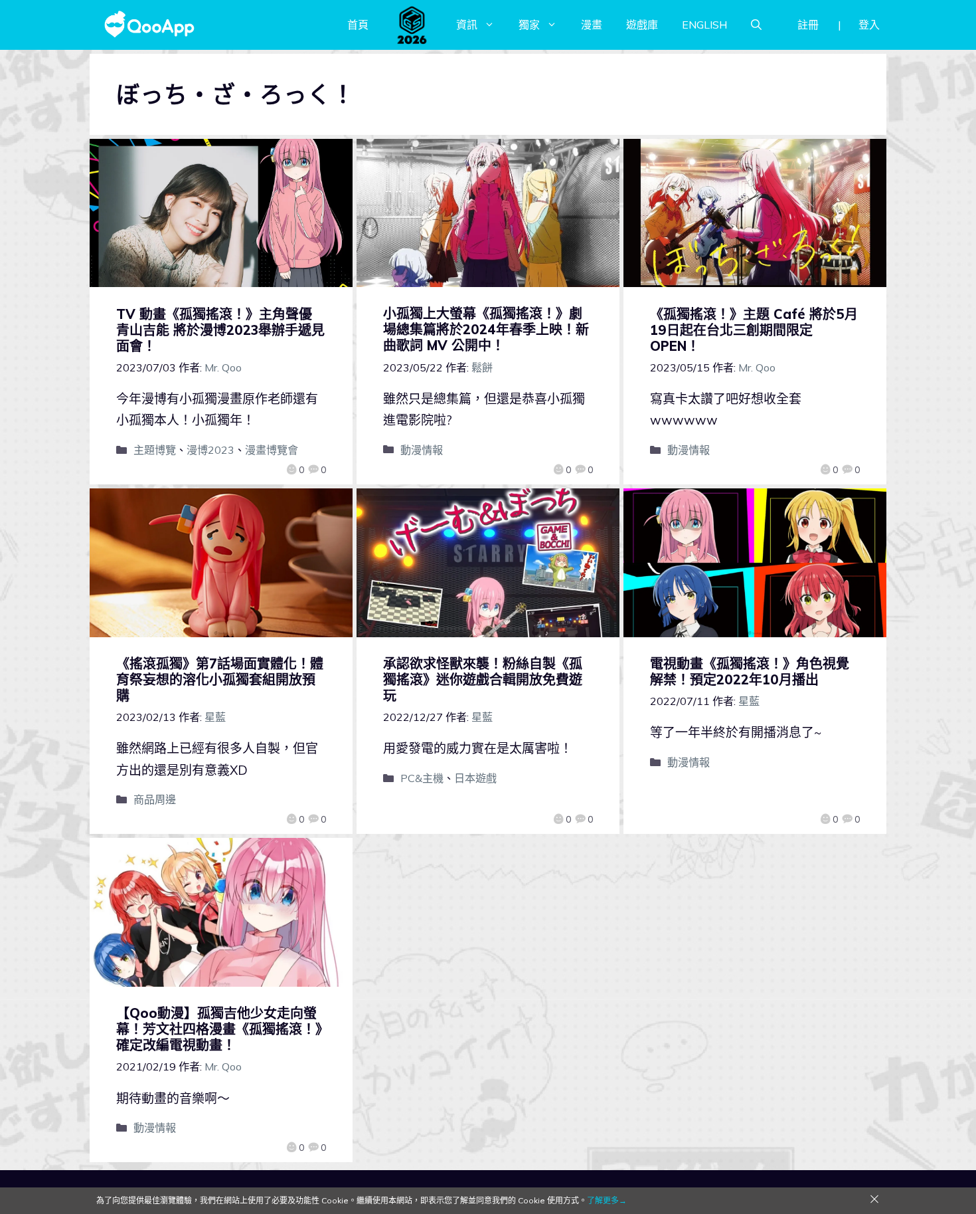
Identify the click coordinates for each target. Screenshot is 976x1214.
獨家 (529, 24)
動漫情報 (421, 449)
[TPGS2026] (412, 24)
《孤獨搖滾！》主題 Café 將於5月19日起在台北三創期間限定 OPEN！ (754, 330)
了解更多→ (607, 1200)
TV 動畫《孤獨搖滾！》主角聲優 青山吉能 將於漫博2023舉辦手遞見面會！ (220, 330)
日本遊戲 (475, 778)
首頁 (357, 24)
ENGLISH (704, 24)
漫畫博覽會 (271, 449)
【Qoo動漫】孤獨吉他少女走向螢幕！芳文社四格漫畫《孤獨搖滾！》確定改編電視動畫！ (219, 1029)
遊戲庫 (642, 24)
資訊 (466, 24)
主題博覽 (154, 449)
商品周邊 (154, 799)
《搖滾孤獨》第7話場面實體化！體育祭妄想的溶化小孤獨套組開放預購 (219, 679)
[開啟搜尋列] (756, 24)
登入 (869, 24)
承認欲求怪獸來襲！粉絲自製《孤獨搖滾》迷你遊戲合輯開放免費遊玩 (482, 679)
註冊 (808, 24)
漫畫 (591, 24)
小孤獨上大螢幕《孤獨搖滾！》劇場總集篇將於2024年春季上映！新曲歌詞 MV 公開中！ (486, 329)
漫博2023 (210, 449)
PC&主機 (422, 778)
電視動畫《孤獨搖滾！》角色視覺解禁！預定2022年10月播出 (749, 671)
